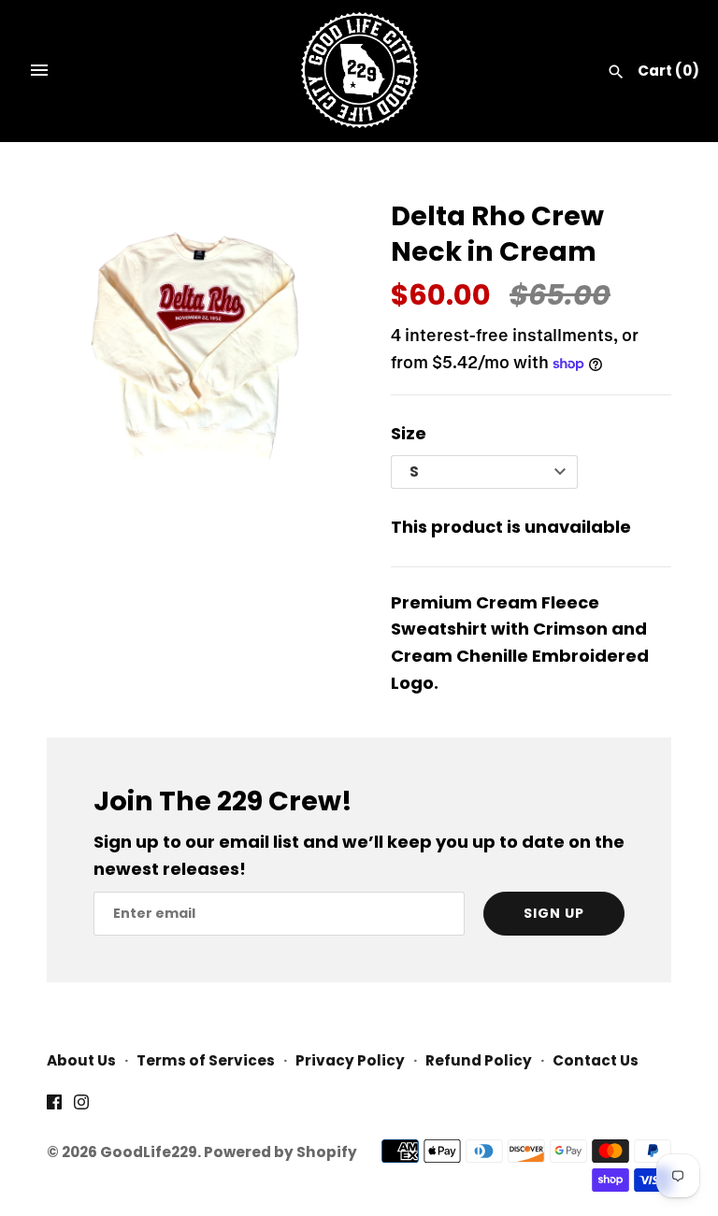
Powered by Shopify (280, 1152)
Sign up (554, 913)
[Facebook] (54, 1107)
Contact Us (596, 1060)
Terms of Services (205, 1060)
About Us (81, 1060)
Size (408, 433)
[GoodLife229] (359, 70)
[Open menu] (39, 70)
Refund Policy (478, 1060)
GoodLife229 (148, 1152)
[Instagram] (81, 1107)
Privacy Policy (350, 1060)
